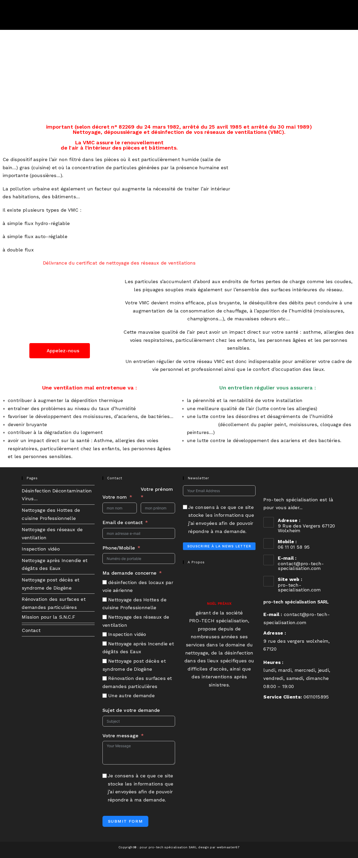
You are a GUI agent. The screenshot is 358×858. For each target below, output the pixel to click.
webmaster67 (228, 847)
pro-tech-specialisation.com (299, 587)
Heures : (273, 662)
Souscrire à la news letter (219, 546)
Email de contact (122, 522)
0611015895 (316, 697)
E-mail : (272, 614)
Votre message (120, 735)
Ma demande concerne (129, 573)
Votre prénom (157, 489)
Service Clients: (282, 697)
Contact (31, 630)
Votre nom (114, 497)
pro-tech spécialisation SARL (296, 601)
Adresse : (274, 633)
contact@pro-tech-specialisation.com (301, 566)
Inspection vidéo (41, 549)
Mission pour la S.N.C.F (48, 617)
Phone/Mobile (118, 548)
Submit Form (125, 821)
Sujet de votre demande (131, 710)
